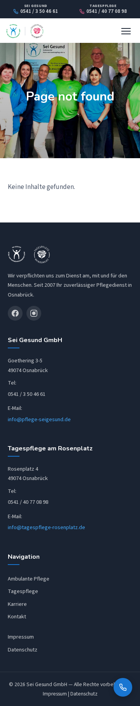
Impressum (21, 637)
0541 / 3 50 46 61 (39, 11)
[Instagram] (33, 313)
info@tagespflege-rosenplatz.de (46, 527)
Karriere (17, 604)
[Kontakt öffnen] (123, 687)
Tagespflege (23, 591)
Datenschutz (22, 650)
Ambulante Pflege (28, 579)
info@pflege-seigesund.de (39, 419)
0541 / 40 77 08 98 (106, 11)
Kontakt (17, 616)
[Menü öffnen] (126, 31)
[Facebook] (15, 313)
